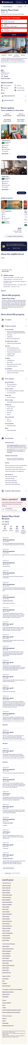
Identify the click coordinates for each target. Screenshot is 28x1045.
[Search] (24, 509)
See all (2, 93)
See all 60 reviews (5, 78)
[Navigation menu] (25, 2)
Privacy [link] (3, 1005)
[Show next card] (26, 45)
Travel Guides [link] (5, 1023)
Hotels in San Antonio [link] (7, 921)
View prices (21, 157)
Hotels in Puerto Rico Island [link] (8, 965)
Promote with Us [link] (6, 994)
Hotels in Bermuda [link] (6, 955)
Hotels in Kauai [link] (5, 967)
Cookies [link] (4, 1007)
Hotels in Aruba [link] (5, 946)
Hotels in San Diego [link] (6, 897)
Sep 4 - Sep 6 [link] (20, 121)
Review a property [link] (6, 985)
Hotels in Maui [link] (5, 963)
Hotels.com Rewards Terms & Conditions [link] (11, 1012)
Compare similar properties (15, 236)
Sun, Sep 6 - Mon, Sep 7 (10, 26)
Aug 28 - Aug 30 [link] (7, 121)
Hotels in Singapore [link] (6, 951)
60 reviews (4, 524)
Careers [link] (4, 1020)
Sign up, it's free (16, 248)
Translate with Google (8, 600)
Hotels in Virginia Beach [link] (7, 933)
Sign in (8, 248)
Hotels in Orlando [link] (6, 892)
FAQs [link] (3, 981)
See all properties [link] (7, 6)
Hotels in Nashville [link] (6, 899)
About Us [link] (4, 1018)
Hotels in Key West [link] (6, 928)
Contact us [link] (4, 983)
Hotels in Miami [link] (5, 906)
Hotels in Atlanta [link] (6, 918)
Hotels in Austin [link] (5, 916)
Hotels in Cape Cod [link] (6, 972)
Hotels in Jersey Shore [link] (7, 960)
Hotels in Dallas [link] (5, 940)
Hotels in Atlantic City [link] (7, 925)
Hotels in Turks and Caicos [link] (8, 948)
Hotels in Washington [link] (7, 914)
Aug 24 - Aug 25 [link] (21, 115)
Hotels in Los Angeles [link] (7, 904)
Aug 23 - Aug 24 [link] (7, 115)
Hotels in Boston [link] (6, 923)
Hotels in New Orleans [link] (7, 895)
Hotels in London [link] (6, 930)
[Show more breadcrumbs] (2, 873)
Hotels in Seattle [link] (6, 935)
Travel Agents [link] (5, 996)
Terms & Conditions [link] (6, 1002)
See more (3, 66)
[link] (25, 6)
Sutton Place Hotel (9, 22)
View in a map (5, 271)
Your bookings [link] (5, 978)
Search (14, 34)
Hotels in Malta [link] (5, 958)
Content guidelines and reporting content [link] (11, 1009)
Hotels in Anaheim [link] (6, 937)
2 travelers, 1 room (9, 31)
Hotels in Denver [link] (6, 911)
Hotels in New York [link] (6, 887)
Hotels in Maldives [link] (6, 953)
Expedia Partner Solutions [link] (8, 991)
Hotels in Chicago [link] (6, 890)
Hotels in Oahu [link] (5, 970)
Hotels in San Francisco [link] (7, 902)
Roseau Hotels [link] (8, 873)
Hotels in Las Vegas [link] (6, 885)
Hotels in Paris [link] (5, 909)
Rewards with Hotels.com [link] (8, 1025)
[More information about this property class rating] (7, 12)
